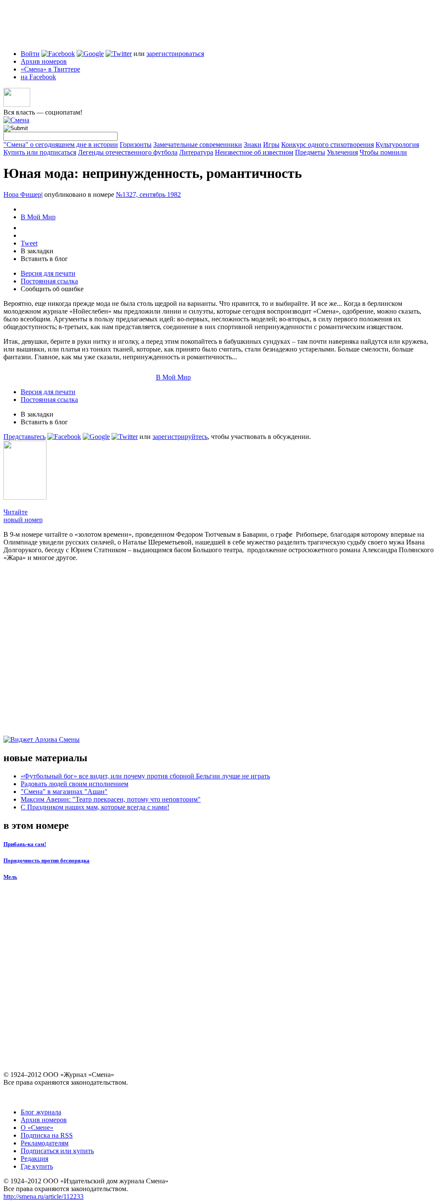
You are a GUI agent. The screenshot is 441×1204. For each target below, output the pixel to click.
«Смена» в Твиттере (50, 69)
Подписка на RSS (47, 1135)
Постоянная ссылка (49, 281)
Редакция (34, 1158)
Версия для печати (48, 273)
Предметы (310, 152)
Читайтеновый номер (23, 515)
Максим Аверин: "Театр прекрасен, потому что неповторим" (111, 799)
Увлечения (342, 152)
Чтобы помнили (383, 152)
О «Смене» (37, 1127)
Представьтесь (24, 436)
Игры (271, 144)
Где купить (37, 1166)
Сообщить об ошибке (52, 288)
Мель (10, 877)
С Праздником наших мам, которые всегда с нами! (95, 807)
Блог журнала (41, 1112)
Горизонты (136, 144)
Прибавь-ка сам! (24, 844)
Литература (196, 152)
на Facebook (38, 77)
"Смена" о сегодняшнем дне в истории (60, 144)
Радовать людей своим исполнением (74, 783)
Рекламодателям (44, 1143)
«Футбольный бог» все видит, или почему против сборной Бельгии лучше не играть (145, 776)
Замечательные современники (197, 144)
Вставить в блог (44, 258)
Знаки (252, 144)
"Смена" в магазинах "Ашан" (64, 791)
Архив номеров (44, 61)
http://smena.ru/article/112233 (43, 1196)
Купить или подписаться (39, 152)
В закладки (37, 251)
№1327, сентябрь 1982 (148, 194)
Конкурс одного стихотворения (327, 144)
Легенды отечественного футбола (127, 152)
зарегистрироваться (175, 53)
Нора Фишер (22, 194)
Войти (30, 53)
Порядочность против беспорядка (46, 860)
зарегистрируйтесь (180, 436)
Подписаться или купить (57, 1150)
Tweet (29, 243)
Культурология (397, 144)
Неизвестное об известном (254, 152)
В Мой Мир (38, 217)
